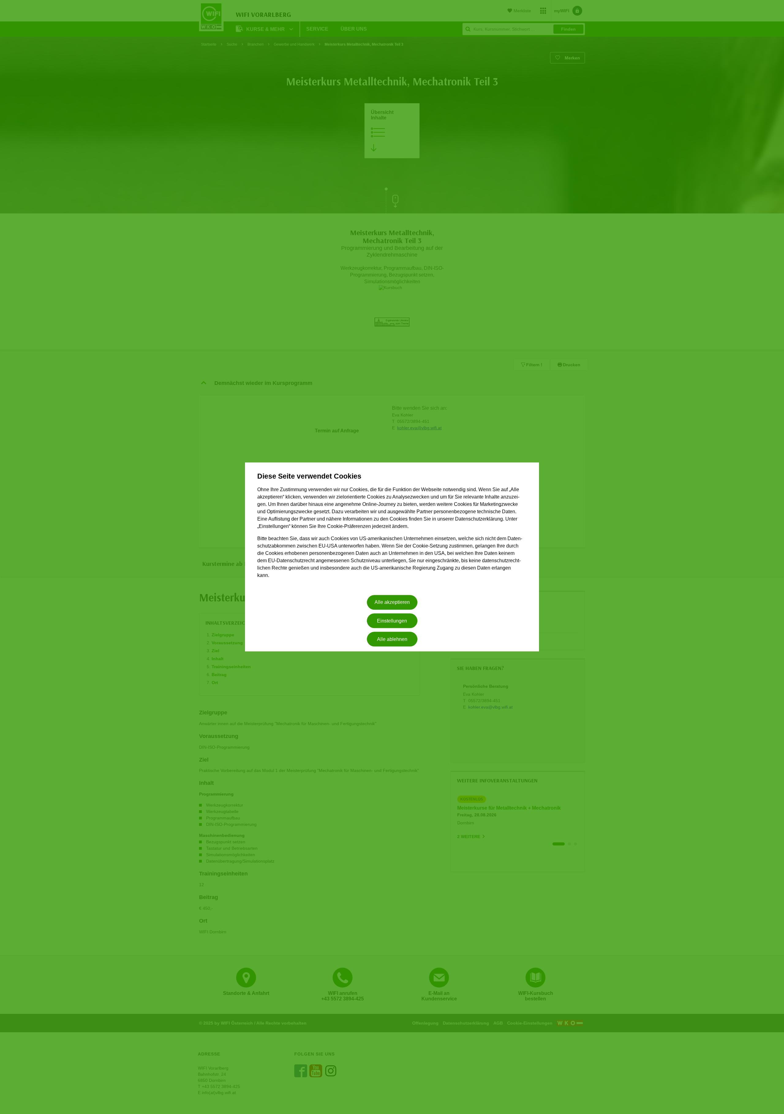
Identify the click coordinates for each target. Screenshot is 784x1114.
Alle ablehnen (392, 639)
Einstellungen (392, 620)
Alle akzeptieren (392, 602)
